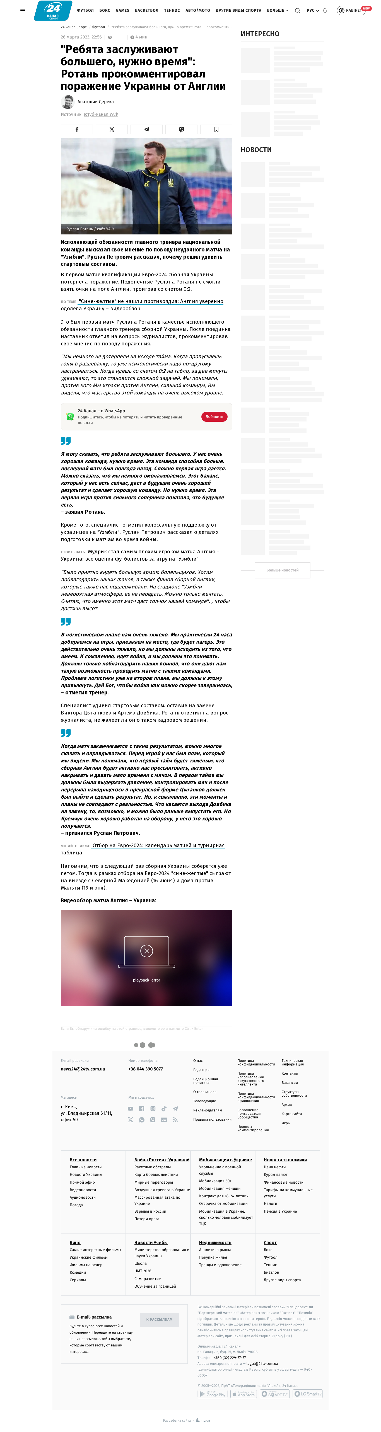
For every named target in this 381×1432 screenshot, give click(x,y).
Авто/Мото (198, 10)
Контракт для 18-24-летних (224, 1196)
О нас (197, 1061)
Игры (286, 1123)
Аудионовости (83, 1197)
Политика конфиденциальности (256, 1062)
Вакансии (290, 1083)
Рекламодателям (207, 1110)
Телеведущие (204, 1101)
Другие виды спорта (239, 10)
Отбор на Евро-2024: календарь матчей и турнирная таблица (143, 849)
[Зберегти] (216, 129)
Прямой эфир (82, 1182)
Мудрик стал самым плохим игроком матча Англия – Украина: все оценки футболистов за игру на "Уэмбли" (140, 555)
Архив (287, 1105)
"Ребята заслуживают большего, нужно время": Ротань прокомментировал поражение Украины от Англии (171, 27)
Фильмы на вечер (86, 1265)
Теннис (172, 10)
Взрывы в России (150, 1211)
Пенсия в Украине (280, 1211)
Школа (140, 1263)
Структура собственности (294, 1093)
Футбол (85, 10)
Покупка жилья (213, 1257)
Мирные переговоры (153, 1182)
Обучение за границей (155, 1286)
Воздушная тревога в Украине (162, 1190)
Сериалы (78, 1280)
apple (243, 1394)
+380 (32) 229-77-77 (229, 1358)
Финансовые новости (283, 1182)
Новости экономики (285, 1159)
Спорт (270, 1242)
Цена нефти (275, 1167)
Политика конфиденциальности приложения (256, 1097)
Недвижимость (215, 1242)
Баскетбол (147, 10)
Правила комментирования (253, 1128)
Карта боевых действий (156, 1174)
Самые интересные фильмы (95, 1249)
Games (123, 10)
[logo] (53, 10)
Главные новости (86, 1167)
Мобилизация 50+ (215, 1181)
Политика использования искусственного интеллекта (250, 1079)
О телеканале (204, 1092)
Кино (75, 1242)
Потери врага (146, 1219)
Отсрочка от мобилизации (223, 1203)
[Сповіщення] (325, 10)
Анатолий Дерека (96, 102)
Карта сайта (292, 1114)
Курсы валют (276, 1174)
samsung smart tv (308, 1394)
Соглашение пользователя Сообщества (249, 1113)
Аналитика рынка (215, 1249)
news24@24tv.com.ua (83, 1069)
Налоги (270, 1203)
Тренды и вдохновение (220, 1265)
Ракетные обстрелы (152, 1167)
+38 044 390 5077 (146, 1069)
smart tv (275, 1394)
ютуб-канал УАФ (101, 114)
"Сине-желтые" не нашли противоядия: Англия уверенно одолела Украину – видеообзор (142, 305)
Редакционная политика (205, 1081)
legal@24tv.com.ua (262, 1363)
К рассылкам (159, 1320)
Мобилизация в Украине (225, 1159)
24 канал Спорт (74, 27)
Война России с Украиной (161, 1159)
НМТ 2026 (142, 1271)
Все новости (83, 1159)
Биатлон (271, 1272)
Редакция (201, 1070)
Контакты (290, 1073)
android (212, 1394)
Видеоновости (83, 1190)
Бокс (105, 10)
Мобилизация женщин (220, 1188)
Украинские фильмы (89, 1257)
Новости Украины (86, 1174)
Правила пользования (212, 1119)
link (131, 1108)
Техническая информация (293, 1062)
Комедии (78, 1272)
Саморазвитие (147, 1278)
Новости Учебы (151, 1242)
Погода (76, 1205)
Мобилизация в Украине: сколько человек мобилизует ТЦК (226, 1217)
